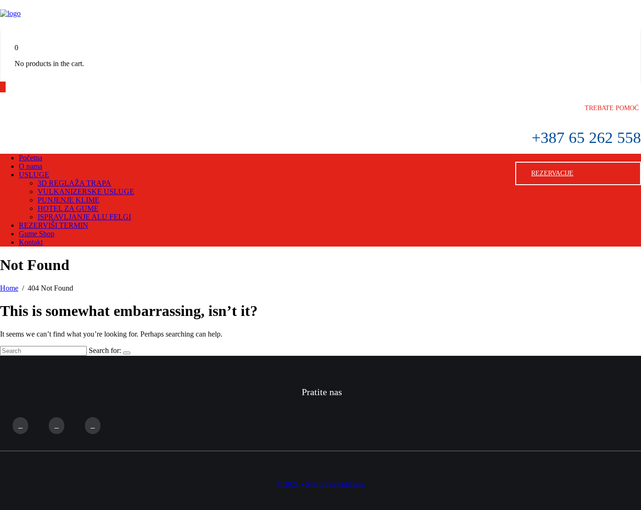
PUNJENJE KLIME (68, 200)
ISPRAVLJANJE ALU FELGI (84, 217)
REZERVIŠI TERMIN (53, 225)
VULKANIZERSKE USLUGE (86, 191)
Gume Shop (36, 234)
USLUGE (34, 175)
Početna (30, 158)
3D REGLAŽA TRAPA (74, 183)
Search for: (105, 350)
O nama (30, 166)
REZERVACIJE (552, 173)
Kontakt (31, 242)
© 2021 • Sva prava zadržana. (320, 484)
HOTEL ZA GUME (68, 208)
